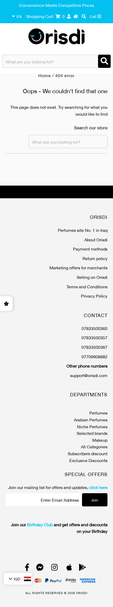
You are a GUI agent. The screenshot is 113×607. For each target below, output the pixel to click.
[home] (75, 16)
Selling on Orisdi (92, 277)
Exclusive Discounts (88, 460)
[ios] (69, 568)
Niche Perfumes (92, 426)
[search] (84, 16)
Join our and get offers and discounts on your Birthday (59, 527)
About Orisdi (95, 239)
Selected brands (92, 433)
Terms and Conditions (86, 286)
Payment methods (90, 248)
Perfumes (98, 412)
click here (98, 487)
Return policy (95, 258)
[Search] (104, 61)
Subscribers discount (87, 453)
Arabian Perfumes (90, 419)
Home (44, 75)
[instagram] (54, 568)
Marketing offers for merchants (78, 267)
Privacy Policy (94, 295)
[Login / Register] (69, 16)
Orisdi (82, 592)
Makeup (99, 440)
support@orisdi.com (88, 375)
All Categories (94, 446)
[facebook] (27, 568)
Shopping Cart (45, 16)
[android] (82, 568)
